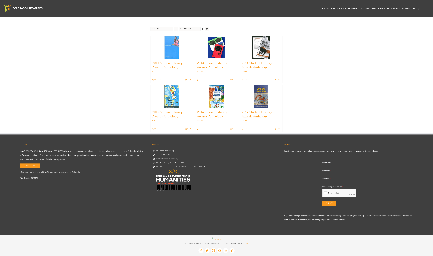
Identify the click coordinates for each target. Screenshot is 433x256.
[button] (418, 8)
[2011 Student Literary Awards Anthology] (172, 47)
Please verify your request (332, 187)
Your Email (326, 179)
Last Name (326, 170)
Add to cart (157, 80)
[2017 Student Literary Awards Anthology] (261, 96)
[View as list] (207, 29)
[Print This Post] (216, 239)
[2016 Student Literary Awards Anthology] (216, 96)
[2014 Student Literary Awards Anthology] (261, 47)
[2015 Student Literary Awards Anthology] (172, 96)
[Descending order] (176, 29)
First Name (326, 162)
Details (189, 80)
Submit (329, 203)
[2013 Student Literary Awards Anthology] (216, 47)
